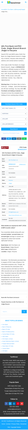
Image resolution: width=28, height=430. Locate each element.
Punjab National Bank (8, 343)
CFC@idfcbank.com (13, 212)
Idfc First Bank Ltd (13, 160)
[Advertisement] (14, 28)
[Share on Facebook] (3, 138)
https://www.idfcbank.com (15, 215)
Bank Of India (6, 329)
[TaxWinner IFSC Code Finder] (2, 2)
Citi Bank (4, 351)
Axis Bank (5, 324)
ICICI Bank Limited (7, 339)
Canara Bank (5, 348)
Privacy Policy (15, 424)
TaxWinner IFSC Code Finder (14, 2)
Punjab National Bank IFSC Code (14, 391)
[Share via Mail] (19, 138)
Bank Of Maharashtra (8, 331)
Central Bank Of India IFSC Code (14, 388)
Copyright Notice (16, 427)
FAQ (9, 427)
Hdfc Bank (5, 336)
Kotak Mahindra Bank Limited (10, 341)
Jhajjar (10, 183)
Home (3, 424)
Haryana (11, 180)
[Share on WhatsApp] (24, 138)
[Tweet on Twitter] (8, 138)
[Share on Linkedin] (14, 138)
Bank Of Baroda (6, 327)
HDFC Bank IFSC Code (14, 386)
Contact (8, 424)
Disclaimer (23, 424)
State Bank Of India (7, 346)
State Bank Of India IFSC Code (14, 393)
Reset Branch (14, 129)
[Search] (25, 133)
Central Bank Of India (8, 334)
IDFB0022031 (22, 149)
